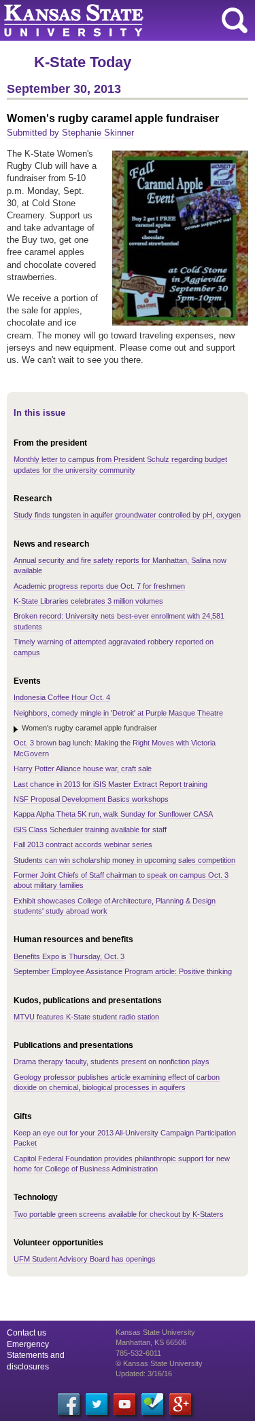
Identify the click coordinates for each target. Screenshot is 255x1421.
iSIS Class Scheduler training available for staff (90, 829)
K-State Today (82, 62)
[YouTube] (124, 1404)
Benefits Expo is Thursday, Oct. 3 (69, 956)
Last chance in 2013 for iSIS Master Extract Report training (110, 784)
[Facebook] (69, 1404)
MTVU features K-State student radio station (86, 1017)
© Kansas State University (159, 1363)
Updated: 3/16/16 (144, 1373)
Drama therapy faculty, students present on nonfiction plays (111, 1061)
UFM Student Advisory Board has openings (85, 1259)
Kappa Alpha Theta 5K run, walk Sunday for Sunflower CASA (113, 814)
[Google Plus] (180, 1404)
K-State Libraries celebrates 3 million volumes (88, 601)
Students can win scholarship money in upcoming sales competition (124, 860)
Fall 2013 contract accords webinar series (83, 844)
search (234, 20)
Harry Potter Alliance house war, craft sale (83, 768)
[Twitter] (96, 1404)
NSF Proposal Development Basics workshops (91, 799)
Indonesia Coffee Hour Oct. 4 (62, 697)
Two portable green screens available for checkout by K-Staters (119, 1214)
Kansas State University (124, 20)
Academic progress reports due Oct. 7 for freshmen (99, 586)
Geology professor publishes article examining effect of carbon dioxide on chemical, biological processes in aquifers (117, 1082)
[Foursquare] (152, 1404)
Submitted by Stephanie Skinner (70, 133)
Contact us (26, 1333)
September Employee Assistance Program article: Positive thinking (123, 971)
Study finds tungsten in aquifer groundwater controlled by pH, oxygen (127, 515)
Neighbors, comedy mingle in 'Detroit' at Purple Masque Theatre (118, 713)
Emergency (28, 1344)
